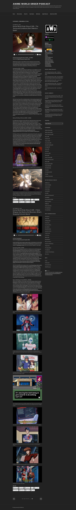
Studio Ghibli (47, 165)
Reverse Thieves (48, 241)
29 (32, 498)
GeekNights (47, 197)
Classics (46, 140)
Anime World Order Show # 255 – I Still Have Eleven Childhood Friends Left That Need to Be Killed (53, 73)
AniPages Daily (47, 220)
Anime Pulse (47, 189)
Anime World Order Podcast (31, 4)
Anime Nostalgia (48, 184)
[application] (27, 54)
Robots (46, 161)
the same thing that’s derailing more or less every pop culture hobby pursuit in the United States (26, 261)
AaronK (46, 95)
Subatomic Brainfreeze (49, 243)
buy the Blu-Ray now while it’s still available (29, 253)
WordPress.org (47, 266)
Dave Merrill (47, 226)
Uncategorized (47, 172)
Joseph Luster (47, 233)
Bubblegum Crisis (20, 245)
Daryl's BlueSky (48, 63)
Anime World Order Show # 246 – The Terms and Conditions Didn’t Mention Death (25, 28)
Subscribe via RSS (53, 13)
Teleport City (47, 245)
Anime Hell (47, 218)
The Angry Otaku (48, 247)
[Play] (14, 54)
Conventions (47, 142)
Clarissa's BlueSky (48, 66)
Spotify (25, 59)
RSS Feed (47, 34)
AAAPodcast (47, 182)
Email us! (46, 43)
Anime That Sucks (48, 134)
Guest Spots (32, 13)
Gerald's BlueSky (48, 64)
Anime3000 (47, 191)
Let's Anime (47, 235)
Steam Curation (48, 58)
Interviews (47, 153)
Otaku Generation (48, 205)
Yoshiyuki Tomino (48, 176)
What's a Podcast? (48, 52)
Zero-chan (47, 254)
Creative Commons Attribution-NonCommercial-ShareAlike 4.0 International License (53, 273)
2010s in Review (48, 132)
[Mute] (37, 54)
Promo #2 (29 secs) (48, 46)
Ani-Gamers (47, 216)
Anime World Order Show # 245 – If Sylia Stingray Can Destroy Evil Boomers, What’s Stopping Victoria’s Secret (27, 212)
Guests (46, 149)
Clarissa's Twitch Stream (49, 62)
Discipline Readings (48, 144)
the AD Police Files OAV (21, 286)
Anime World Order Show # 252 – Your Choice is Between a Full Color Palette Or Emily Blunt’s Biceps (53, 84)
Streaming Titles (48, 163)
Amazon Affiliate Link (49, 57)
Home (14, 13)
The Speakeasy (48, 207)
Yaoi (46, 174)
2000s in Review (48, 130)
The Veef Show (47, 209)
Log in (46, 260)
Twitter (46, 54)
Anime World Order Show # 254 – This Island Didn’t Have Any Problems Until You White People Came (54, 115)
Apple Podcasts (45, 13)
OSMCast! (47, 203)
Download (19, 57)
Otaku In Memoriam (48, 159)
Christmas (47, 138)
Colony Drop (47, 222)
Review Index (19, 13)
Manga (46, 155)
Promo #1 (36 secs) (48, 45)
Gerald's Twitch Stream (49, 61)
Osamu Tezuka (47, 157)
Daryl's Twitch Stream (49, 59)
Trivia (46, 169)
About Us (25, 13)
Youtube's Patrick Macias (49, 251)
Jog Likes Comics (48, 231)
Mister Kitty (47, 237)
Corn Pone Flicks (48, 224)
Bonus (46, 136)
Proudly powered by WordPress (18, 507)
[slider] (39, 54)
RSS (29, 59)
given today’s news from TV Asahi (20, 76)
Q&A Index (38, 13)
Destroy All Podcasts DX (49, 195)
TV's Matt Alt (47, 249)
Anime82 (46, 193)
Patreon (46, 56)
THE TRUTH (47, 167)
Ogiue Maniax (47, 239)
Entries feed (47, 262)
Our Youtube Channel (49, 53)
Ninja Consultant (48, 201)
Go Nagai (46, 147)
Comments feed (48, 264)
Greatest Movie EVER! (49, 199)
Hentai (46, 151)
